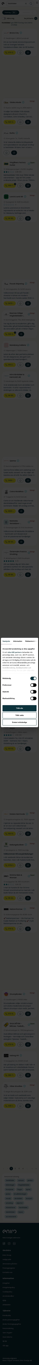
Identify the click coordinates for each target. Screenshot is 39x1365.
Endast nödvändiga (19, 722)
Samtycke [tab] (6, 641)
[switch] (33, 685)
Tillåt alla (19, 708)
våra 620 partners (15, 652)
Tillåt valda (19, 715)
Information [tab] (17, 641)
